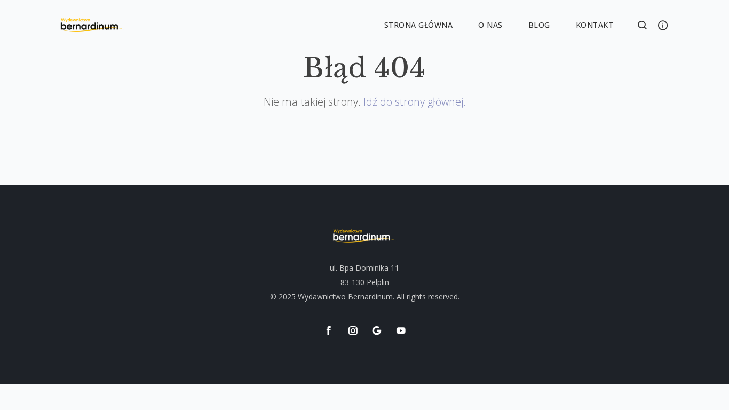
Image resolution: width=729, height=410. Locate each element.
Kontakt (595, 25)
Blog (539, 25)
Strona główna (418, 25)
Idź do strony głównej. (414, 101)
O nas (490, 25)
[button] (642, 26)
